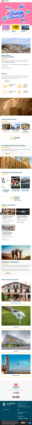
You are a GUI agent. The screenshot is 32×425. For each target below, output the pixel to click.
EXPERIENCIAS (8, 273)
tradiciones (7, 62)
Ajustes (28, 422)
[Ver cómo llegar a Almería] (5, 86)
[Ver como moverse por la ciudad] (5, 93)
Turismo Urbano (15, 131)
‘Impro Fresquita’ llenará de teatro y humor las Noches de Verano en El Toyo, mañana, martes (22, 217)
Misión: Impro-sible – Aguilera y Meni (15, 190)
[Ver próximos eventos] (16, 198)
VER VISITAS (7, 153)
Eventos (13, 30)
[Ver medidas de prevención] (20, 92)
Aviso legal (22, 412)
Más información (13, 424)
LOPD (18, 412)
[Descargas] (16, 138)
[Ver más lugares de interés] (20, 86)
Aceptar (23, 422)
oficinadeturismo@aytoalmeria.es (24, 406)
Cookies (25, 412)
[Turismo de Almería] (5, 1)
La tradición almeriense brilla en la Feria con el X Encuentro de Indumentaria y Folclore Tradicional (8, 217)
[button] (19, 418)
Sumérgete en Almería (5, 31)
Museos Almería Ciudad (16, 303)
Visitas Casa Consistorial (24, 31)
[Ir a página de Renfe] (16, 393)
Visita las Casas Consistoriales (25, 190)
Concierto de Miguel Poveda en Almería (6, 190)
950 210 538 (23, 405)
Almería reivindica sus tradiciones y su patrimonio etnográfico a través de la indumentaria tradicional (7, 233)
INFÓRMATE (7, 81)
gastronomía (12, 62)
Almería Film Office (16, 375)
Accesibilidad (20, 413)
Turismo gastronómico (25, 131)
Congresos (16, 351)
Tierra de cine (6, 131)
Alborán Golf (16, 327)
